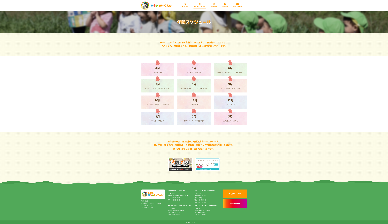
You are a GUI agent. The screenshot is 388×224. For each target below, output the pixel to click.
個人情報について (234, 194)
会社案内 (214, 7)
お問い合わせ (237, 7)
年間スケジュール (199, 7)
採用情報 (225, 7)
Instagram (236, 203)
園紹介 (185, 7)
